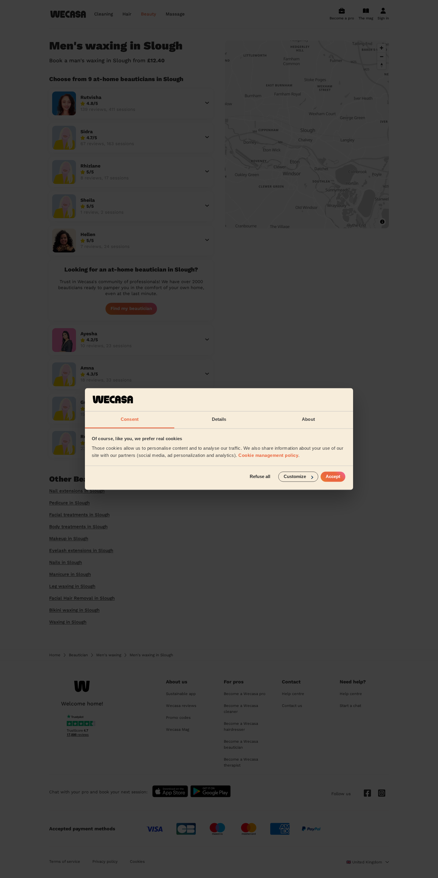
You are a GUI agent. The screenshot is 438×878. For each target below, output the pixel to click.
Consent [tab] (130, 419)
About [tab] (308, 419)
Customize (295, 476)
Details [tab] (219, 419)
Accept (333, 476)
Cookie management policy (268, 455)
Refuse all (260, 476)
